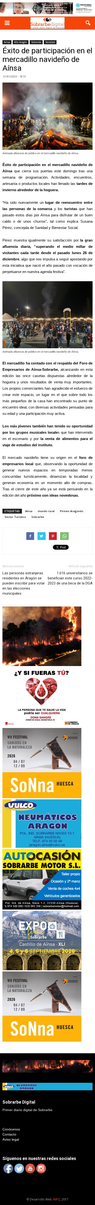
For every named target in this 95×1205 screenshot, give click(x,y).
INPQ (56, 1199)
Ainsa (7, 42)
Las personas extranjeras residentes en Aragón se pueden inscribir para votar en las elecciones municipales (23, 583)
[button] (88, 23)
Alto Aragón (20, 42)
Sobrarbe (36, 42)
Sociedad (50, 42)
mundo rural (46, 511)
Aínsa (28, 511)
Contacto (9, 1134)
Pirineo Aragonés (71, 511)
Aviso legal (10, 1139)
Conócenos (11, 1129)
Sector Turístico (15, 517)
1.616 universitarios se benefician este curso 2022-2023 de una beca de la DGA (70, 578)
